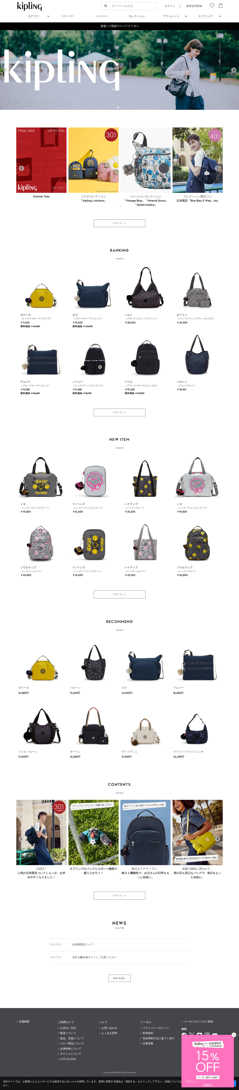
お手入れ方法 (68, 1059)
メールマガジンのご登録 (198, 1021)
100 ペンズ (78, 504)
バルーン (182, 382)
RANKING (102, 16)
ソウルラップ (28, 567)
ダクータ (25, 315)
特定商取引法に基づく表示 (158, 1038)
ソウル (128, 382)
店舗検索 (24, 1021)
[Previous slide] (5, 70)
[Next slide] (233, 70)
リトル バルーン (27, 751)
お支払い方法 (68, 1028)
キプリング (206, 16)
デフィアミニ (129, 751)
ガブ (75, 315)
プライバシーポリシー (156, 1028)
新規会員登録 (194, 6)
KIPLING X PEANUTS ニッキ (188, 751)
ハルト (128, 315)
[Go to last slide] (21, 168)
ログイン (170, 6)
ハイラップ (131, 504)
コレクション (136, 16)
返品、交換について (72, 1038)
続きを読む (119, 978)
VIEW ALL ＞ (119, 223)
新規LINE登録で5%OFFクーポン (119, 26)
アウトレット (171, 16)
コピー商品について (72, 1043)
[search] (106, 6)
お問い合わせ (109, 1028)
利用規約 (148, 1033)
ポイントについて (70, 1053)
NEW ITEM (68, 16)
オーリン (182, 315)
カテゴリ (33, 16)
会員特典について (70, 1048)
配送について (68, 1033)
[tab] (118, 107)
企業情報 (148, 1043)
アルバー (25, 382)
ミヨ (23, 504)
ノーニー (77, 382)
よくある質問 (109, 1033)
